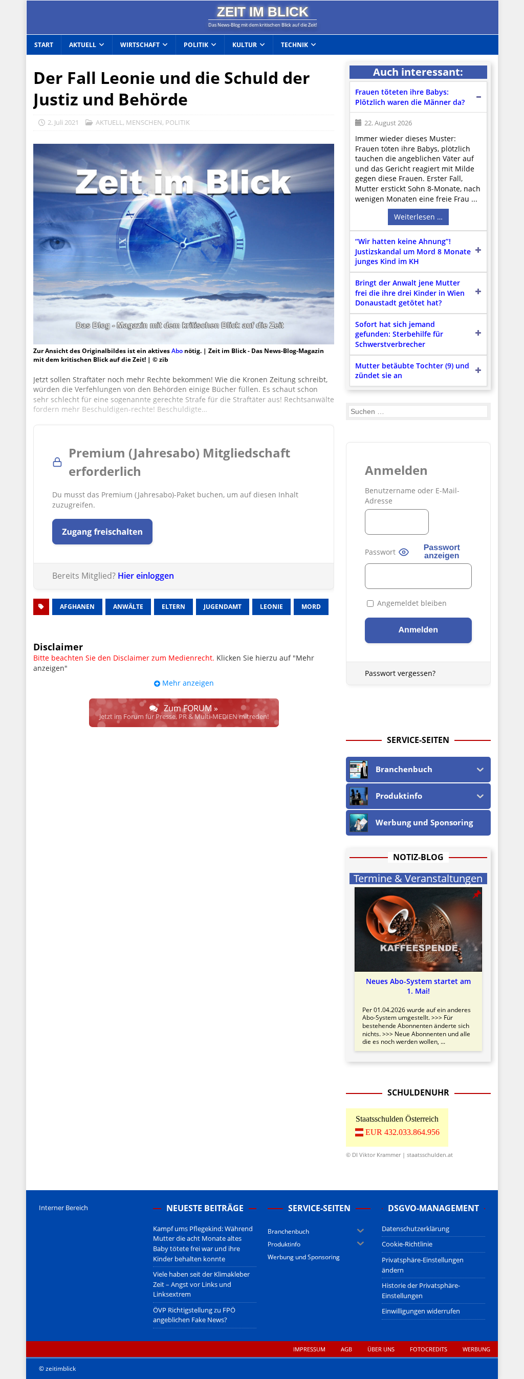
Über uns (381, 1349)
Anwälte (128, 606)
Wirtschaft (140, 44)
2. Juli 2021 (63, 122)
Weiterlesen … (418, 217)
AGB (346, 1349)
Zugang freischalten (102, 531)
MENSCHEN (144, 122)
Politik (196, 44)
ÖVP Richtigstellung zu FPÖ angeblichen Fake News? (194, 1315)
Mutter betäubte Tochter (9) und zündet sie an (412, 371)
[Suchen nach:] (418, 411)
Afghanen (77, 606)
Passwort (380, 552)
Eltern (173, 606)
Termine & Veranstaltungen (418, 878)
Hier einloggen (146, 575)
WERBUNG (476, 1349)
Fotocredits (428, 1349)
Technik (294, 44)
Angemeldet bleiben (411, 603)
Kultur (244, 44)
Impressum (309, 1349)
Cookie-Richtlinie (407, 1244)
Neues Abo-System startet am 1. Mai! (418, 986)
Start (43, 44)
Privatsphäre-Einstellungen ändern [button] (423, 1265)
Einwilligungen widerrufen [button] (421, 1311)
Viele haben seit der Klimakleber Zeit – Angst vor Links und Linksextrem (201, 1284)
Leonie (271, 606)
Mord (311, 606)
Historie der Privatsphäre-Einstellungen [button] (421, 1290)
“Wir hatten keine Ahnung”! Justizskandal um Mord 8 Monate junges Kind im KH (413, 251)
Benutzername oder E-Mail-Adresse (412, 496)
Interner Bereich (63, 1207)
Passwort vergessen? (400, 673)
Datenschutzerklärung (415, 1228)
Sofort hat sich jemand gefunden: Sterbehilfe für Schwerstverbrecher (399, 334)
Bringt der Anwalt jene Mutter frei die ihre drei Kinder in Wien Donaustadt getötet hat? (410, 293)
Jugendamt (223, 606)
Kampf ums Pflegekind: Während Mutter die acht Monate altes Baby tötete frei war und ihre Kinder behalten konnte (203, 1243)
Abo (177, 350)
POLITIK (177, 122)
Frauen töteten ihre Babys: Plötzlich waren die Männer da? (410, 97)
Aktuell (82, 44)
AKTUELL (109, 122)
